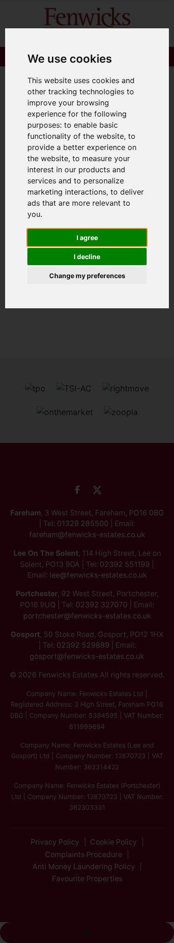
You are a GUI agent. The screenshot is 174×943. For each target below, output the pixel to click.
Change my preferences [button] (87, 276)
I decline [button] (87, 256)
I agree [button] (87, 237)
